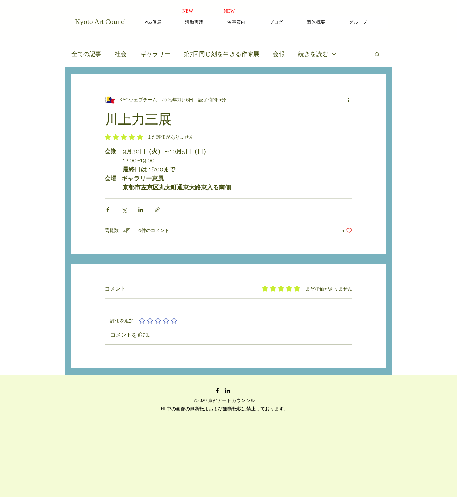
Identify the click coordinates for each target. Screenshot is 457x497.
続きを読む (313, 53)
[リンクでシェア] (157, 209)
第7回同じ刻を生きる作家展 (221, 53)
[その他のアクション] (348, 100)
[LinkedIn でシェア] (141, 209)
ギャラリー (155, 53)
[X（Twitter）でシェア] (124, 209)
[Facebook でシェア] (108, 209)
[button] (377, 54)
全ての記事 (86, 53)
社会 (121, 53)
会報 (279, 53)
